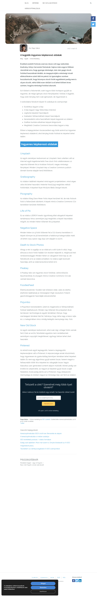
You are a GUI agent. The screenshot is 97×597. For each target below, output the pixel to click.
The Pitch (11, 3)
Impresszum (44, 577)
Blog (27, 3)
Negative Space (28, 227)
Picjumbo (25, 302)
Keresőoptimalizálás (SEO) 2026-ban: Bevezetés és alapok (41, 433)
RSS (64, 577)
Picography (26, 193)
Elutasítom (43, 587)
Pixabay (24, 268)
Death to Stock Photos (32, 244)
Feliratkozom (48, 404)
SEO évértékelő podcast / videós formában (35, 440)
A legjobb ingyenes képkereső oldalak (41, 55)
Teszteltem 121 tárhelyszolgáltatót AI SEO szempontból (40, 449)
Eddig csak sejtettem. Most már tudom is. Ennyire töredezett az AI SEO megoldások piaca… (45, 444)
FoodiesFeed (27, 285)
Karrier (52, 577)
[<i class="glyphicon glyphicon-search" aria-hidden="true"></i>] (91, 3)
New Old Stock (28, 325)
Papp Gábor (36, 48)
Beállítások (43, 591)
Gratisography (27, 176)
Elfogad (43, 583)
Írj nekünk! (35, 577)
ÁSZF (58, 577)
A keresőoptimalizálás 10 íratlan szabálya (34, 436)
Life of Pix (25, 210)
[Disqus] (48, 493)
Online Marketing (35, 58)
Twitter (22, 423)
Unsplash (25, 153)
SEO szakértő (46, 419)
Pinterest (25, 345)
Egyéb (26, 58)
